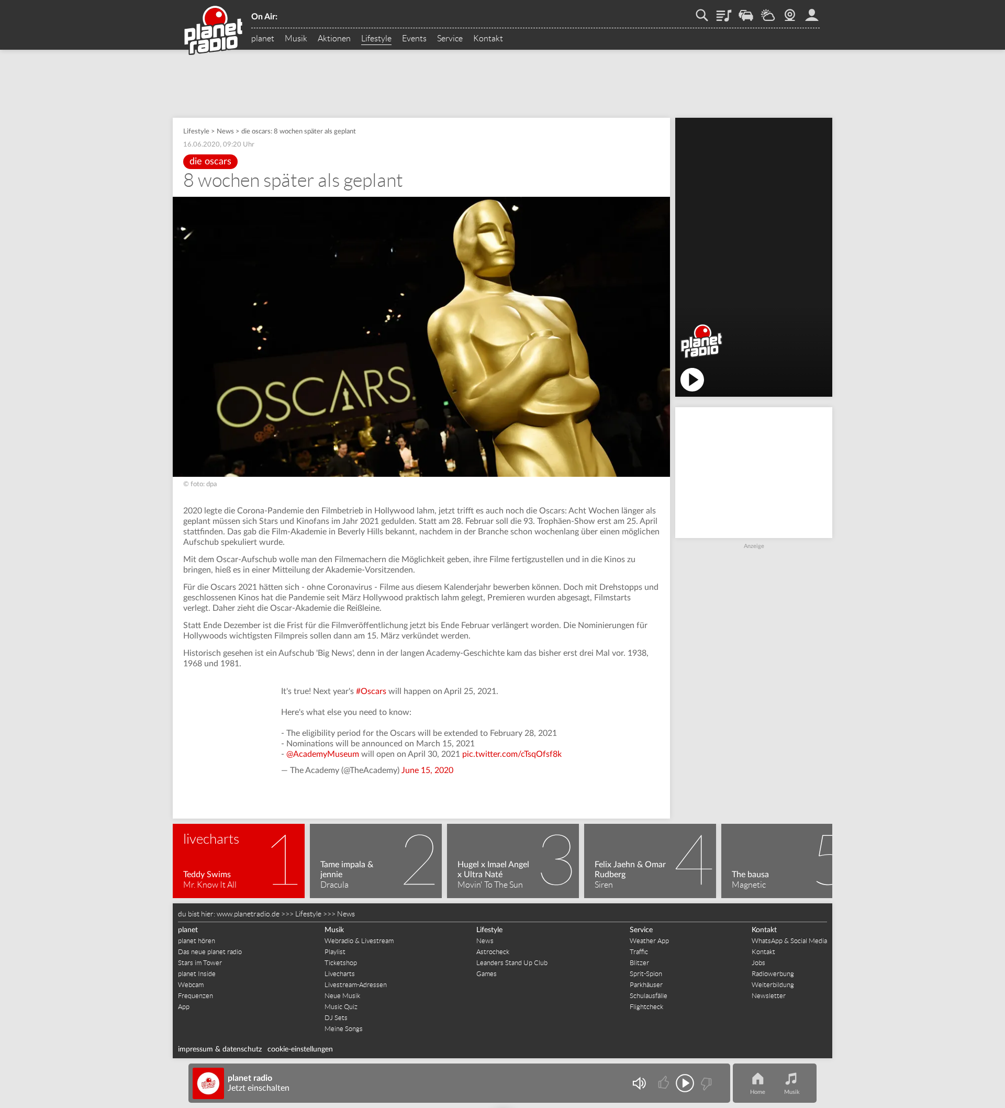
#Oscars (371, 691)
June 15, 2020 (427, 770)
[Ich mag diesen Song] (664, 1083)
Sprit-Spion (646, 974)
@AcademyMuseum (322, 754)
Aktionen (334, 39)
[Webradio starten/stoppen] (685, 1083)
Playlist (724, 11)
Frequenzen (195, 996)
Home (757, 1092)
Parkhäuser (646, 985)
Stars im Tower (200, 963)
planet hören (196, 941)
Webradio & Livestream (359, 941)
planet (262, 39)
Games (486, 974)
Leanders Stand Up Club (512, 963)
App (183, 1007)
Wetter (768, 11)
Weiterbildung (773, 985)
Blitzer (639, 963)
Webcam (790, 11)
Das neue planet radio (210, 952)
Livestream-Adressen (356, 985)
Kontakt (488, 39)
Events (414, 39)
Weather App (649, 941)
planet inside (812, 11)
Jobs (758, 963)
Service (450, 39)
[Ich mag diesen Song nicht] (705, 1083)
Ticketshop (341, 963)
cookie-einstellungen (300, 1049)
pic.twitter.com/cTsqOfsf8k (512, 754)
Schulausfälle (648, 996)
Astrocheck (492, 952)
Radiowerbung (773, 974)
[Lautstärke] (639, 1083)
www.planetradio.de (248, 914)
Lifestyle (376, 39)
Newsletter (769, 996)
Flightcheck (646, 1007)
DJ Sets (336, 1018)
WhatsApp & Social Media (789, 941)
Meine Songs (344, 1029)
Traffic (746, 11)
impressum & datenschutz (220, 1049)
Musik (296, 39)
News (225, 131)
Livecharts (340, 974)
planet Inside (197, 974)
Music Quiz (341, 1007)
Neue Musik (342, 996)
